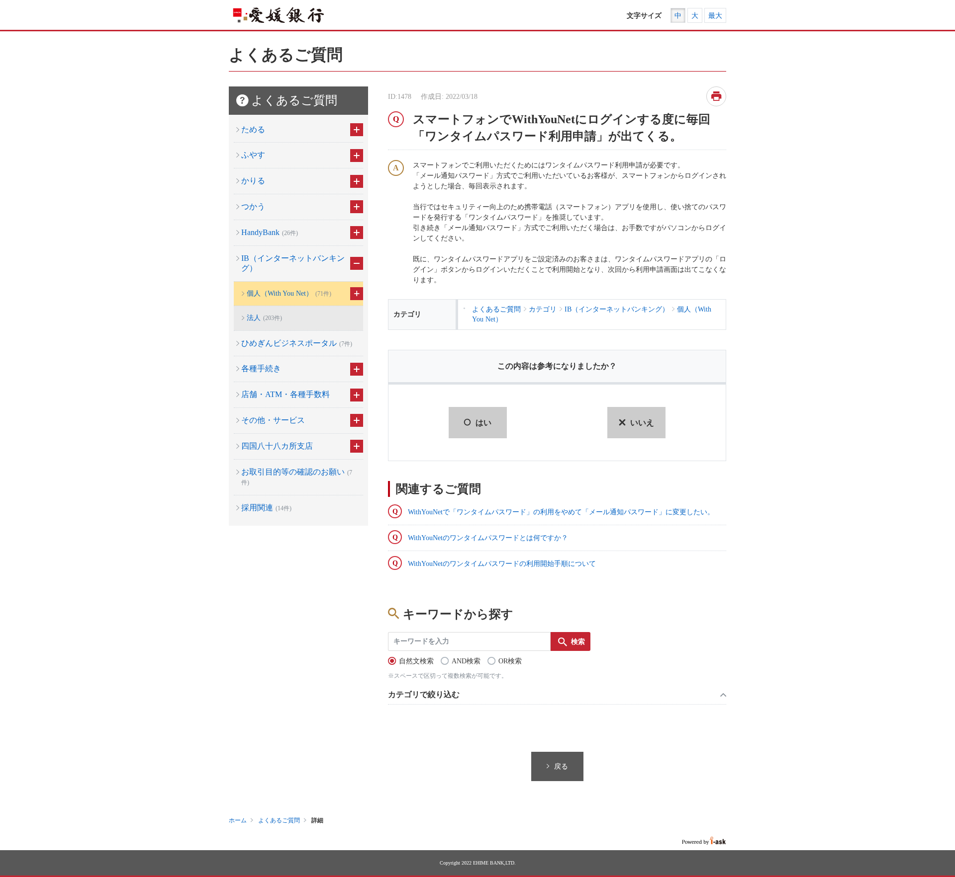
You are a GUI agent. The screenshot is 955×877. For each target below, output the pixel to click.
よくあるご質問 (279, 820)
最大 (715, 15)
